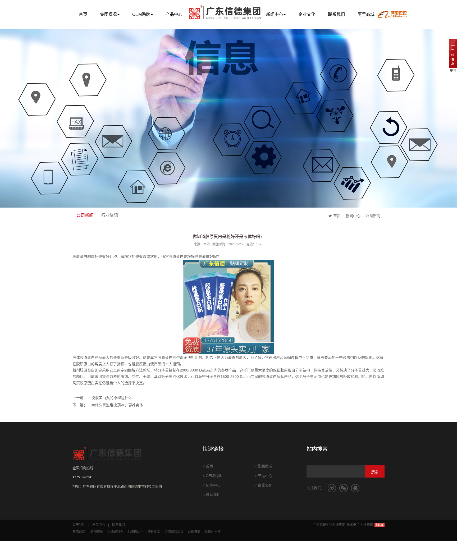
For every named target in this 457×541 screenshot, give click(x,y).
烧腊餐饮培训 (174, 532)
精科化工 (154, 532)
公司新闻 (84, 215)
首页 (83, 14)
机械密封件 (115, 532)
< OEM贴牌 (212, 476)
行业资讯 (109, 215)
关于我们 (78, 525)
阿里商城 (366, 14)
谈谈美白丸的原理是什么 (111, 398)
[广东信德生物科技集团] (218, 14)
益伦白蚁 (194, 532)
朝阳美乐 (96, 532)
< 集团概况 (263, 466)
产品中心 (174, 14)
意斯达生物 (213, 532)
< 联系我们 (212, 494)
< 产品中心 (263, 476)
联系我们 (336, 14)
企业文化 (306, 14)
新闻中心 (274, 14)
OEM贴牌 (141, 14)
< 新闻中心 (212, 485)
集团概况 (108, 14)
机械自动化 (135, 532)
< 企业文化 (263, 485)
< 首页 (208, 466)
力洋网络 (366, 525)
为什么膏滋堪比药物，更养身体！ (119, 405)
